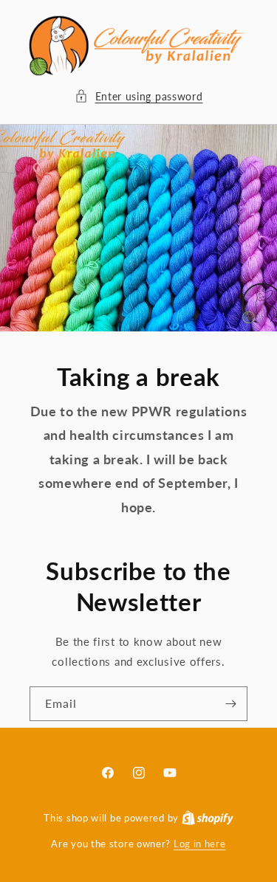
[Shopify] (207, 818)
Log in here (200, 844)
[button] (139, 96)
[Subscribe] (230, 703)
